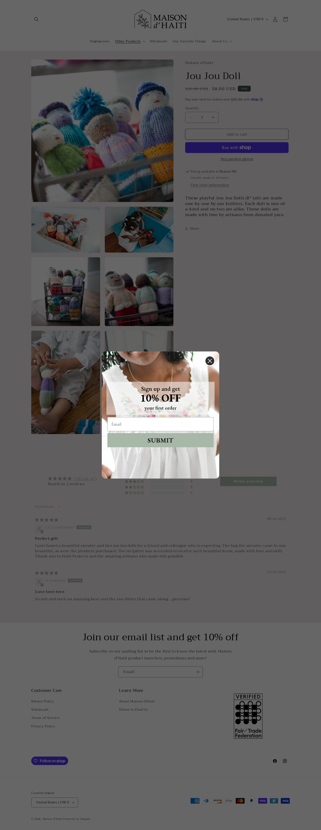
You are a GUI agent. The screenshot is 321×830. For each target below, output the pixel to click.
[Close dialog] (210, 361)
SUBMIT (160, 440)
